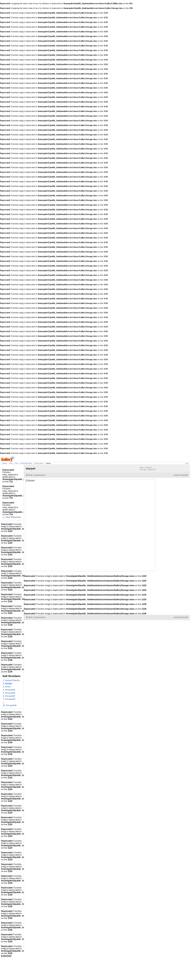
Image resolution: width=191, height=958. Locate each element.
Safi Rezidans (39, 463)
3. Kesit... (7, 687)
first (31, 475)
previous (41, 475)
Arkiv (11, 463)
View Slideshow (13, 517)
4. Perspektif (9, 690)
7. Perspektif (9, 699)
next (176, 475)
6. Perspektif (9, 696)
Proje (16, 463)
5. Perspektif (9, 693)
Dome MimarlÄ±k (26, 463)
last (183, 475)
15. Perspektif (9, 705)
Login (187, 463)
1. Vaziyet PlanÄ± (11, 680)
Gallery (4, 463)
